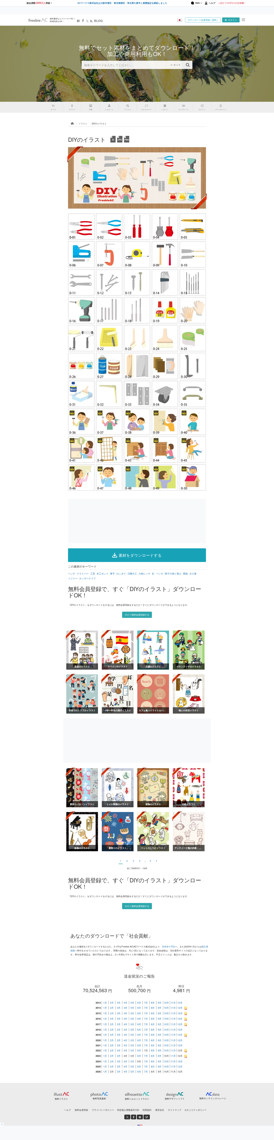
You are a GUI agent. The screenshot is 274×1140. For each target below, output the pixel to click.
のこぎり (121, 573)
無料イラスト (61, 1098)
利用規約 (147, 1109)
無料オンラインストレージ (212, 1098)
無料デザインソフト (175, 1098)
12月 (180, 1002)
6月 (139, 1002)
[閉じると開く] (2, 1124)
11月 (173, 1002)
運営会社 (159, 1109)
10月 (166, 1002)
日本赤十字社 (168, 946)
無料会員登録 (81, 1109)
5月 (132, 1002)
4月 (125, 1002)
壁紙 (185, 573)
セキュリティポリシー (195, 1109)
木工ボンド (102, 573)
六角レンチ (144, 573)
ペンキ (159, 573)
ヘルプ (67, 1109)
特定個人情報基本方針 (128, 1109)
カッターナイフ (87, 578)
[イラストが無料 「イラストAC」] (37, 20)
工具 (92, 573)
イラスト (82, 123)
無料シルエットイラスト (137, 1098)
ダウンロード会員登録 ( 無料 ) (203, 19)
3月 (119, 1002)
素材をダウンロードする (140, 555)
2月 (112, 1002)
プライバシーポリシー (103, 1109)
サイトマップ (174, 1109)
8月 (153, 1002)
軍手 (112, 573)
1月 (105, 1002)
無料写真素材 (99, 1098)
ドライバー (83, 573)
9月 (159, 1002)
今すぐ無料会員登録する (137, 614)
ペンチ (71, 573)
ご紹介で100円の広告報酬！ (232, 3)
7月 (146, 1002)
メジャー (73, 578)
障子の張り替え (173, 573)
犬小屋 (192, 573)
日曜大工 (132, 573)
